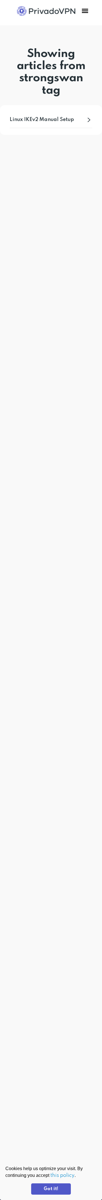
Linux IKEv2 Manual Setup (42, 119)
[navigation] (85, 11)
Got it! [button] (51, 1189)
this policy (62, 1175)
